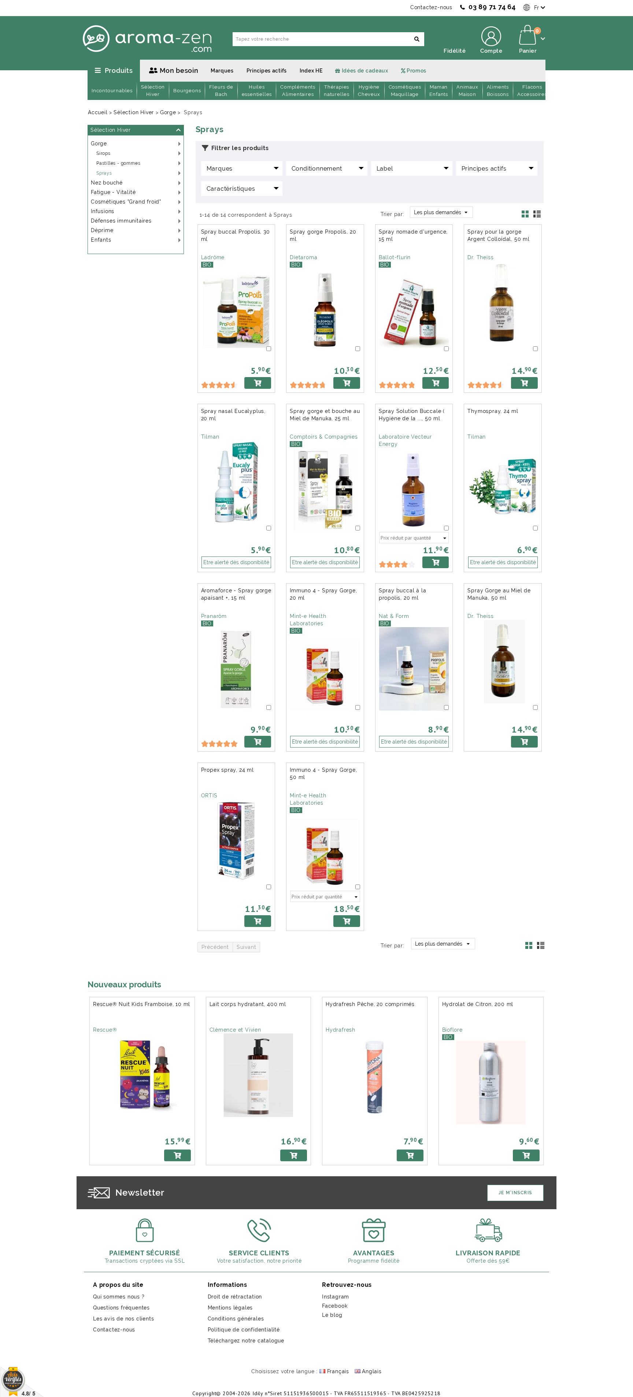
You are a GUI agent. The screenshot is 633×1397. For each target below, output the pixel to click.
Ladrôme (213, 257)
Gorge (99, 143)
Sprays (104, 173)
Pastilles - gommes (118, 163)
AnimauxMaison (467, 90)
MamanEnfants (438, 90)
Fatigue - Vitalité (113, 192)
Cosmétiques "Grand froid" (126, 202)
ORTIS (209, 795)
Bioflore (452, 1030)
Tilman (210, 437)
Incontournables (112, 90)
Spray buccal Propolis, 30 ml (235, 235)
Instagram (335, 1297)
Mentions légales (230, 1308)
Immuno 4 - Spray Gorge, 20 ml (323, 594)
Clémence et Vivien (235, 1030)
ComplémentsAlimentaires (297, 90)
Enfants (101, 240)
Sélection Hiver (110, 130)
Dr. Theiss (480, 257)
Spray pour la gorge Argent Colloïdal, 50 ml (498, 235)
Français (337, 1371)
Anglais (371, 1371)
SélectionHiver (153, 90)
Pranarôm (214, 616)
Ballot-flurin (395, 257)
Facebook (335, 1306)
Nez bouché (107, 183)
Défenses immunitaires (121, 221)
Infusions (102, 211)
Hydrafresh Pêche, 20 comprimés (370, 1004)
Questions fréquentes (121, 1308)
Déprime (102, 230)
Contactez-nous (431, 7)
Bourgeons (187, 90)
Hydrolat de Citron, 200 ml (478, 1004)
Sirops (103, 153)
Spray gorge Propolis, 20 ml (323, 235)
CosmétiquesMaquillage (405, 90)
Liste (538, 216)
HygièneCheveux (369, 90)
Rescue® (105, 1030)
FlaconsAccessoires (532, 90)
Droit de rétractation (235, 1297)
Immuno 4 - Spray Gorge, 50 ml (323, 773)
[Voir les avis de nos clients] (22, 1381)
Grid (527, 216)
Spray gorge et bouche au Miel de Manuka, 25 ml (325, 414)
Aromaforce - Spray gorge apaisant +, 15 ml (236, 594)
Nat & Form (394, 616)
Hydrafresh (340, 1030)
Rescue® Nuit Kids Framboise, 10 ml (141, 1004)
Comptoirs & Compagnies (324, 437)
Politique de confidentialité (244, 1330)
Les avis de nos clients (123, 1319)
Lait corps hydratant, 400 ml (248, 1004)
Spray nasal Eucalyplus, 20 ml (233, 414)
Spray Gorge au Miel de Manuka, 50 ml (499, 594)
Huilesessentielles (257, 90)
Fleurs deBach (221, 90)
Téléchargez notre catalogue (246, 1341)
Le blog (332, 1315)
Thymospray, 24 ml (492, 411)
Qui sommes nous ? (119, 1297)
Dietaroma (303, 257)
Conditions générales (236, 1319)
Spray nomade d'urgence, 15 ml (413, 235)
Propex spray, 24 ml (227, 770)
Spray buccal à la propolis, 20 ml (402, 594)
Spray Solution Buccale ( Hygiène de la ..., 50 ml (412, 414)
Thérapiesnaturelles (336, 90)
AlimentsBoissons (498, 90)
